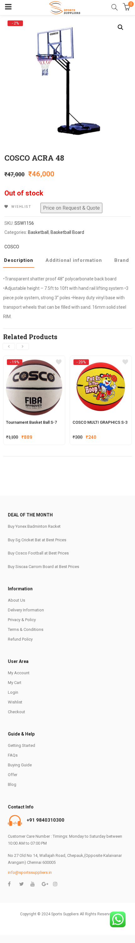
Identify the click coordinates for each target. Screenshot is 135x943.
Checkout (16, 711)
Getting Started (21, 745)
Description (18, 260)
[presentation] (9, 346)
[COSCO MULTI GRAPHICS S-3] (100, 361)
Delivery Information (26, 610)
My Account (19, 672)
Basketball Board (67, 232)
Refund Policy (20, 639)
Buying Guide (20, 765)
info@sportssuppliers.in (30, 872)
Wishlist (15, 702)
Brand (121, 260)
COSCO (11, 246)
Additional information (74, 260)
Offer (12, 774)
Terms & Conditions (25, 629)
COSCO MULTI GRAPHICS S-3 (100, 422)
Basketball (38, 232)
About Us (16, 600)
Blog (12, 784)
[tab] (21, 262)
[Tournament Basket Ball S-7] (34, 361)
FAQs (13, 755)
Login (13, 692)
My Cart (14, 682)
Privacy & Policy (22, 619)
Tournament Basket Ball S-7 (31, 422)
